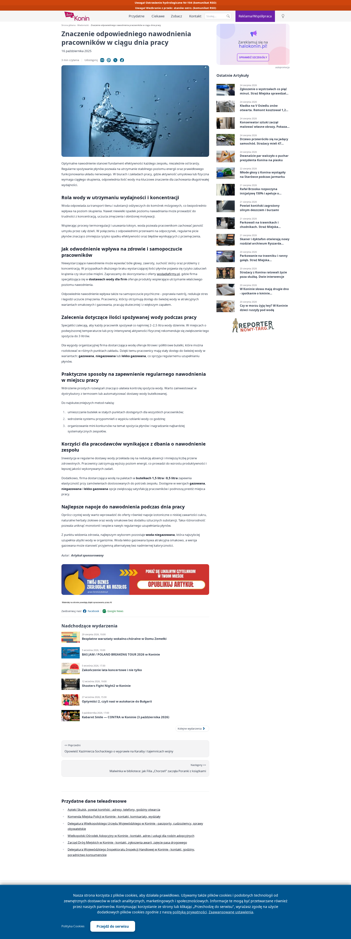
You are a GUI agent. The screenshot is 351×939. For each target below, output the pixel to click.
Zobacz (176, 16)
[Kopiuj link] (102, 60)
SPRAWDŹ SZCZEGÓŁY (253, 57)
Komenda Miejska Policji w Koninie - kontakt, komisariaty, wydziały (114, 816)
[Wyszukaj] (228, 16)
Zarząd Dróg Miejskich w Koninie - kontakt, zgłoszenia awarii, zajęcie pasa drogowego (127, 842)
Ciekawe (158, 16)
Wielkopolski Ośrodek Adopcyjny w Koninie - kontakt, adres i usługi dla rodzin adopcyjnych (131, 836)
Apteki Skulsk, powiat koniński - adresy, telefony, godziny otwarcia (114, 809)
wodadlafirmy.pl (168, 274)
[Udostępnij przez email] (109, 60)
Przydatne (136, 16)
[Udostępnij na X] (115, 60)
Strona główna (68, 25)
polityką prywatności (190, 912)
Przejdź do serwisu (113, 926)
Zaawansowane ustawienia (231, 912)
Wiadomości (83, 25)
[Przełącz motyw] (283, 16)
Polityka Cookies (72, 926)
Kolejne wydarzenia (190, 728)
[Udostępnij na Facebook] (122, 60)
